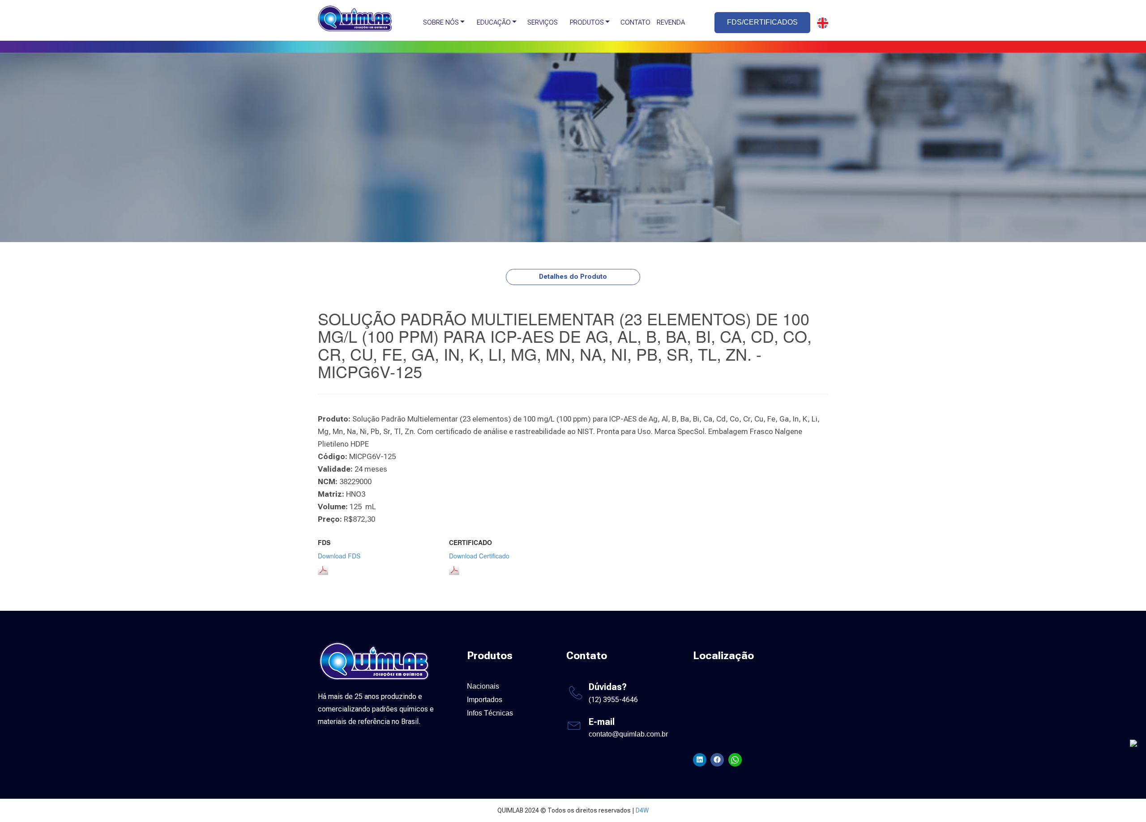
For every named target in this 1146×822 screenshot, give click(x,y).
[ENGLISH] (820, 23)
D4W (642, 810)
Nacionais (483, 686)
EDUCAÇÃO (494, 22)
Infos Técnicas (490, 713)
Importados (484, 699)
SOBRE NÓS (441, 22)
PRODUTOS (587, 22)
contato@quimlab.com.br (628, 734)
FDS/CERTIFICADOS (762, 22)
